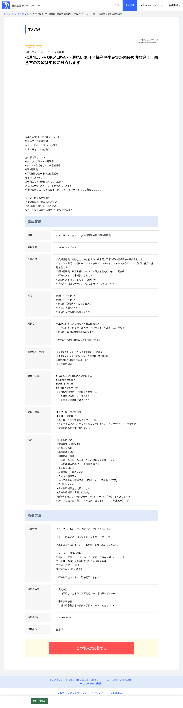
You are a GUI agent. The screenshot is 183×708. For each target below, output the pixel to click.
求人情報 (130, 5)
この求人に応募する (91, 648)
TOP (117, 5)
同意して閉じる (39, 701)
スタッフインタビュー (151, 5)
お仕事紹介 (174, 5)
